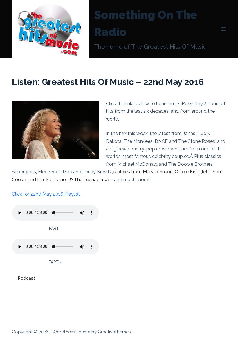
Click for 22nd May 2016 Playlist (46, 194)
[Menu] (223, 29)
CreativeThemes (114, 331)
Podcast (26, 278)
